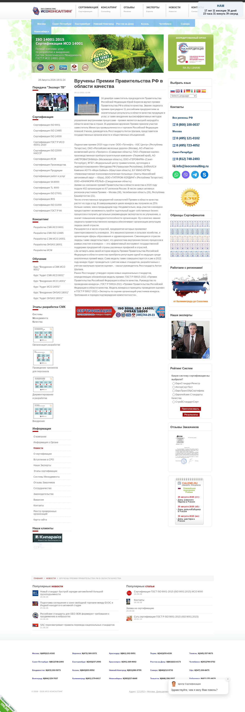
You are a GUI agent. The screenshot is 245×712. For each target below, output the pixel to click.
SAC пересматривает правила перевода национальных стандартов (77, 625)
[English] (178, 91)
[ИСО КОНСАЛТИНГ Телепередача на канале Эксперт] (52, 110)
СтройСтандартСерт (187, 401)
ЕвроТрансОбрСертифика (190, 390)
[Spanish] (203, 91)
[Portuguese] (198, 91)
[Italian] (193, 91)
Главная (38, 578)
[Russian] (172, 91)
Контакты (139, 600)
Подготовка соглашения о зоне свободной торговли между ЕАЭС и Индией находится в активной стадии (76, 604)
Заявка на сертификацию (140, 608)
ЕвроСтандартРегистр (188, 383)
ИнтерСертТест (184, 387)
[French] (183, 91)
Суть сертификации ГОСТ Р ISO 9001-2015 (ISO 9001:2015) (166, 616)
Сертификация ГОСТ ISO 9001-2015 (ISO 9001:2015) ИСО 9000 (168, 591)
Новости (51, 578)
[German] (188, 91)
